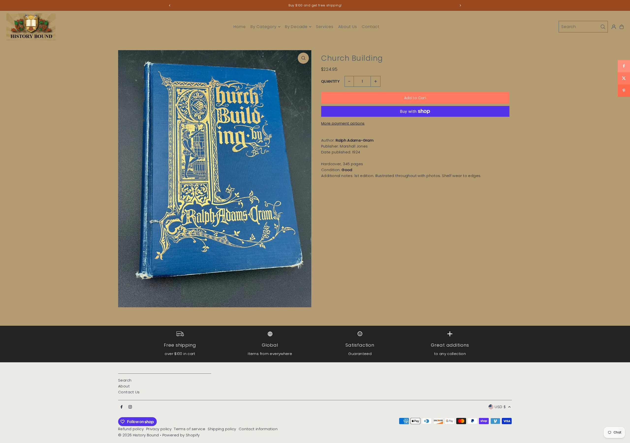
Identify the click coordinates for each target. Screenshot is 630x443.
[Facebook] (122, 407)
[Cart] (622, 27)
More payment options (343, 123)
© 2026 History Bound (138, 435)
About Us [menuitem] (347, 27)
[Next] (460, 5)
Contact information (258, 428)
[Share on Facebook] (624, 66)
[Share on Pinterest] (624, 91)
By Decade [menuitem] (296, 27)
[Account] (614, 27)
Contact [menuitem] (370, 27)
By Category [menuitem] (264, 27)
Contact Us (129, 392)
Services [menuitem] (324, 27)
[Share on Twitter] (624, 78)
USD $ (500, 406)
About (124, 386)
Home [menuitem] (240, 27)
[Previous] (169, 5)
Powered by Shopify (181, 435)
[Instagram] (130, 407)
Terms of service (189, 428)
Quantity (330, 81)
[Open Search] (583, 26)
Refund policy (131, 428)
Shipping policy (222, 428)
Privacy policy (159, 428)
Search (124, 380)
